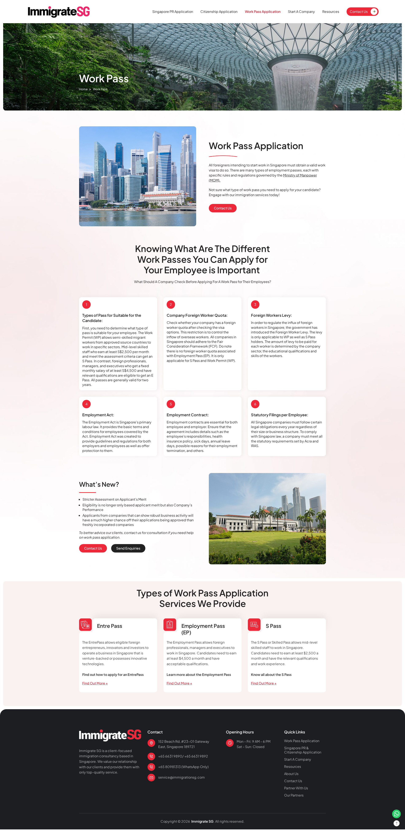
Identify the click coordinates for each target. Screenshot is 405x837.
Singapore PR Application (172, 11)
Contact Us (359, 11)
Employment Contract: (188, 414)
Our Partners (294, 795)
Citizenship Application (219, 11)
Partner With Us (296, 788)
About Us (291, 774)
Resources (330, 11)
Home (83, 89)
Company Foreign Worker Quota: (197, 315)
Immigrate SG (202, 821)
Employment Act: (98, 414)
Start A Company (301, 11)
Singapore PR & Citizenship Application (302, 750)
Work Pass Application (263, 11)
